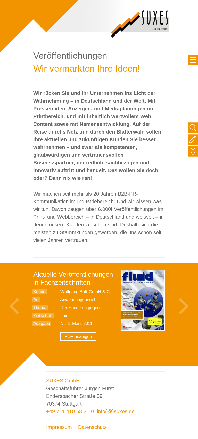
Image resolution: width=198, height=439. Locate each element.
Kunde (39, 291)
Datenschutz (92, 427)
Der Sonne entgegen (80, 307)
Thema (39, 307)
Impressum (59, 427)
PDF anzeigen (78, 336)
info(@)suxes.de (116, 411)
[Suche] (193, 128)
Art (36, 299)
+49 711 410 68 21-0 (70, 411)
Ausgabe (41, 323)
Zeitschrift (43, 315)
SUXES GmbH (63, 380)
